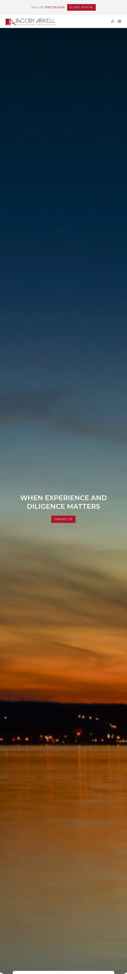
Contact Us (63, 519)
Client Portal (81, 7)
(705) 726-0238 (54, 7)
